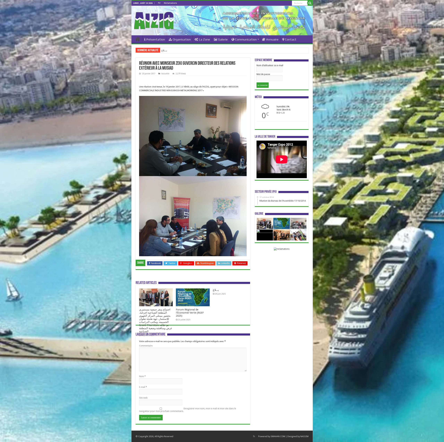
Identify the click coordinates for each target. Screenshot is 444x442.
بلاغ (163, 50)
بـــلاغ (216, 290)
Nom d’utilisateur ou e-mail (270, 65)
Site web (143, 397)
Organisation (182, 39)
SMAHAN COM (278, 436)
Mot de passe (263, 74)
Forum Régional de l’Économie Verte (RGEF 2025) (190, 312)
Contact (290, 39)
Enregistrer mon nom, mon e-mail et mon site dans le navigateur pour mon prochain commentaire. (187, 409)
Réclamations (170, 3)
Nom (142, 376)
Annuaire (272, 39)
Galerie (223, 39)
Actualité (165, 74)
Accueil (137, 39)
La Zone (204, 39)
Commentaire (146, 345)
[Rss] (289, 3)
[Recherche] (310, 3)
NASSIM (304, 436)
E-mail (143, 387)
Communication (246, 39)
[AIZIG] (153, 20)
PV (159, 3)
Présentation (155, 39)
